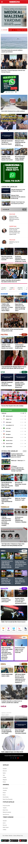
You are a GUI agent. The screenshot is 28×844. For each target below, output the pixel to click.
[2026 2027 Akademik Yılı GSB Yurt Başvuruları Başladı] (5, 192)
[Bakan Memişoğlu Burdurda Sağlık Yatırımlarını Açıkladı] (20, 724)
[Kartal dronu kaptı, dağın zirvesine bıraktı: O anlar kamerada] (20, 642)
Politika (4, 777)
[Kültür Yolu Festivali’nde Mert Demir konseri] (14, 612)
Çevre (4, 823)
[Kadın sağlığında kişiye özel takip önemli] (14, 742)
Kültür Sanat (5, 827)
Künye (4, 792)
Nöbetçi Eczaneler (7, 812)
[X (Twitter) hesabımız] (13, 758)
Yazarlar (5, 790)
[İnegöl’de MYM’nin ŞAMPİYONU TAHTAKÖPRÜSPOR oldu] (7, 493)
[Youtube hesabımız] (18, 758)
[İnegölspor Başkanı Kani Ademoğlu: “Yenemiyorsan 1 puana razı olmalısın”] (5, 457)
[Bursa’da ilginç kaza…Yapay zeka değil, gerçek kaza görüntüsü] (20, 573)
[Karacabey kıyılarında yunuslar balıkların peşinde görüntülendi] (14, 41)
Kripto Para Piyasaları (7, 799)
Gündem (5, 768)
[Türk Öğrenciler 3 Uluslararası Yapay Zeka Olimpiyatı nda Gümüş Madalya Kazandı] (14, 535)
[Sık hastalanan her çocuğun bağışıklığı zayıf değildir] (7, 724)
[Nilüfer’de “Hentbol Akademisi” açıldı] (20, 493)
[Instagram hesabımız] (15, 758)
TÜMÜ (24, 209)
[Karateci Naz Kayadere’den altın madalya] (14, 396)
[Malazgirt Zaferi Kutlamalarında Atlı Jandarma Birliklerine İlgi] (5, 198)
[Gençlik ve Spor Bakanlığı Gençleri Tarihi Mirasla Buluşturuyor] (20, 377)
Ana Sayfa (5, 788)
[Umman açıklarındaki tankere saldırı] (7, 669)
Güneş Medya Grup (18, 835)
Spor (4, 775)
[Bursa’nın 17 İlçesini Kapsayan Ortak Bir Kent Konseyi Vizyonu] (14, 61)
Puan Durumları (6, 805)
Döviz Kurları (5, 797)
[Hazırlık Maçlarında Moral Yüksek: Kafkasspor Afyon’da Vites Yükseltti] (7, 477)
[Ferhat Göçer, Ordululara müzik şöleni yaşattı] (7, 593)
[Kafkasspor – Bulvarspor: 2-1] (5, 463)
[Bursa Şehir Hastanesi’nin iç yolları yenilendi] (14, 102)
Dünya (4, 781)
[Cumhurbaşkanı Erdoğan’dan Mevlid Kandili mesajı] (20, 339)
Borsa (4, 794)
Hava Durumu (6, 814)
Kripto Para (5, 810)
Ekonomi (5, 770)
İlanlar (4, 773)
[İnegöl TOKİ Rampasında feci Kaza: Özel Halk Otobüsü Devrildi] (7, 573)
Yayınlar (5, 807)
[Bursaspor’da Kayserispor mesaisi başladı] (20, 477)
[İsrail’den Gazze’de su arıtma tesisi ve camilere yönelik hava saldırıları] (14, 692)
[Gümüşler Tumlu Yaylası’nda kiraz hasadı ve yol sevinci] (5, 205)
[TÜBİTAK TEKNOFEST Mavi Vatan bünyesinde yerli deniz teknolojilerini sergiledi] (7, 512)
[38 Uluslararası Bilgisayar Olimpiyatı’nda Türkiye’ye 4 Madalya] (20, 512)
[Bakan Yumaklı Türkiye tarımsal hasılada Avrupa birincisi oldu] (14, 320)
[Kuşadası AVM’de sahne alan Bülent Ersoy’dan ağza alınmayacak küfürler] (20, 593)
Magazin (5, 779)
